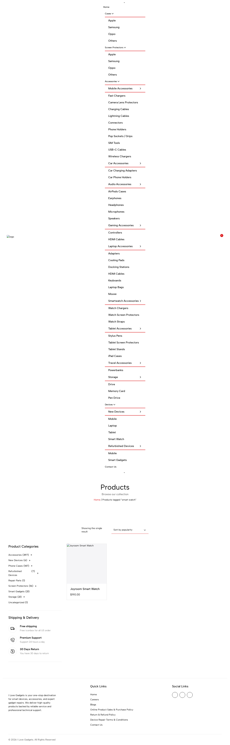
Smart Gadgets (117, 460)
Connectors (115, 122)
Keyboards (114, 280)
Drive (111, 384)
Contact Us (110, 466)
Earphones (114, 198)
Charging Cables (118, 109)
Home (106, 7)
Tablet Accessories (120, 328)
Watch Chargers (118, 308)
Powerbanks (115, 370)
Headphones (116, 205)
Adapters (114, 253)
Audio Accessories (119, 184)
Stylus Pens (115, 335)
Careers (94, 699)
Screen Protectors (114, 47)
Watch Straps (116, 321)
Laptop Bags (116, 287)
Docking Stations (118, 267)
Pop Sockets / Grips (120, 136)
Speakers (114, 218)
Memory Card (116, 391)
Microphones (116, 211)
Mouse (112, 294)
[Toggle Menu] (124, 2)
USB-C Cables (117, 149)
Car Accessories (118, 163)
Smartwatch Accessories (123, 300)
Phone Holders (117, 129)
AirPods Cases (117, 191)
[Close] (124, 472)
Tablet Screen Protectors (123, 342)
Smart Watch (116, 439)
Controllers (115, 232)
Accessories (111, 81)
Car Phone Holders (119, 177)
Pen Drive (114, 397)
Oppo (111, 34)
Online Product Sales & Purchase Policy (111, 709)
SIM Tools (114, 142)
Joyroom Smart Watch (85, 589)
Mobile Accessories (120, 88)
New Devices (116, 411)
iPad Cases (115, 356)
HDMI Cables (116, 239)
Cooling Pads (116, 260)
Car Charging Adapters (122, 170)
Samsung (114, 27)
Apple (112, 20)
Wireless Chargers (119, 156)
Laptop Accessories (120, 246)
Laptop (112, 425)
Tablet (112, 432)
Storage (113, 377)
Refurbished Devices (121, 446)
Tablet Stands (116, 349)
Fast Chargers (116, 95)
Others (112, 40)
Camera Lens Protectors (123, 102)
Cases (108, 13)
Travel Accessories (120, 362)
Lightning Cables (118, 116)
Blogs (93, 704)
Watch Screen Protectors (123, 314)
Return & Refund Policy (103, 714)
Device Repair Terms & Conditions (109, 719)
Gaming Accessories (121, 225)
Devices (109, 404)
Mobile (112, 418)
